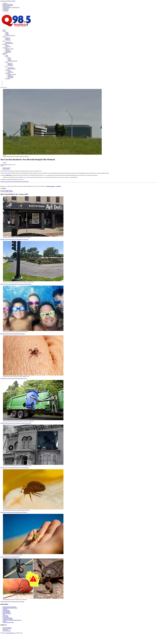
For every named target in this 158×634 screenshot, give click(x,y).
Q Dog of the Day (6, 6)
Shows (6, 32)
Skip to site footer (12, 1)
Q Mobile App (6, 9)
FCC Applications (6, 612)
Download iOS (8, 42)
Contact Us (5, 47)
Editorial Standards (6, 611)
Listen (4, 36)
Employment (7, 52)
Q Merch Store (6, 8)
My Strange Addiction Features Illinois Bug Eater (10, 556)
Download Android (9, 43)
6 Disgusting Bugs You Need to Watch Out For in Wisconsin (12, 601)
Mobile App (7, 38)
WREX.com (8, 175)
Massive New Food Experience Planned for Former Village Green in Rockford (15, 284)
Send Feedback (8, 51)
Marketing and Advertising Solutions (10, 607)
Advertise (7, 49)
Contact (4, 621)
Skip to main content (4, 1)
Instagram (52, 186)
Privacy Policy (6, 616)
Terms (4, 614)
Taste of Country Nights (10, 35)
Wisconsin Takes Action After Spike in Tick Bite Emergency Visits (13, 378)
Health (7, 190)
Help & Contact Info (9, 48)
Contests (7, 45)
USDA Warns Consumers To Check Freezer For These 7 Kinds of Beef (14, 181)
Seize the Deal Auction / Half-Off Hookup (11, 7)
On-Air (4, 31)
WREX (4, 188)
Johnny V (7, 34)
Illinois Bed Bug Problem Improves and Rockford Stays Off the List (13, 512)
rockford (10, 190)
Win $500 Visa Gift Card (8, 4)
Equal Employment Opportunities (9, 606)
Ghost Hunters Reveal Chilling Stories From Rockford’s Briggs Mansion (14, 467)
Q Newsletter (5, 10)
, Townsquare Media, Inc (10, 632)
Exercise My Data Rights (8, 619)
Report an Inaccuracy (7, 613)
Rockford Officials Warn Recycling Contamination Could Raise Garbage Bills (15, 423)
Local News (11, 191)
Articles (6, 191)
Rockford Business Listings (8, 622)
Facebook (59, 186)
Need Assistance (6, 610)
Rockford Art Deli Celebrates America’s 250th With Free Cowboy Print (14, 239)
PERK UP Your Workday (8, 5)
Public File (5, 609)
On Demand (7, 39)
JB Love (2, 164)
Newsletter (5, 53)
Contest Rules (8, 46)
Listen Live (7, 37)
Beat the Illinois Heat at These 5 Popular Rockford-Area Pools (12, 333)
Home (4, 29)
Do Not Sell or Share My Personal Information (12, 620)
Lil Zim (6, 33)
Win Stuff (5, 44)
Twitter (48, 186)
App (4, 41)
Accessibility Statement (7, 617)
